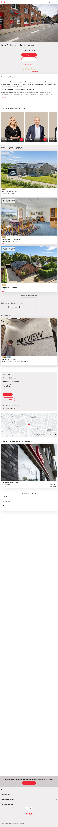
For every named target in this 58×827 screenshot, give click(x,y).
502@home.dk (52, 486)
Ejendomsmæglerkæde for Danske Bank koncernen (12, 823)
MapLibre (36, 434)
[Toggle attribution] (55, 434)
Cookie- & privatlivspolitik (7, 821)
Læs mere (3, 97)
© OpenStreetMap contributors (48, 434)
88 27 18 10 (53, 484)
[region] (29, 425)
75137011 (30, 64)
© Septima (40, 434)
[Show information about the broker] (21, 139)
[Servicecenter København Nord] (29, 462)
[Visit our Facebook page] (27, 808)
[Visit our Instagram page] (31, 808)
